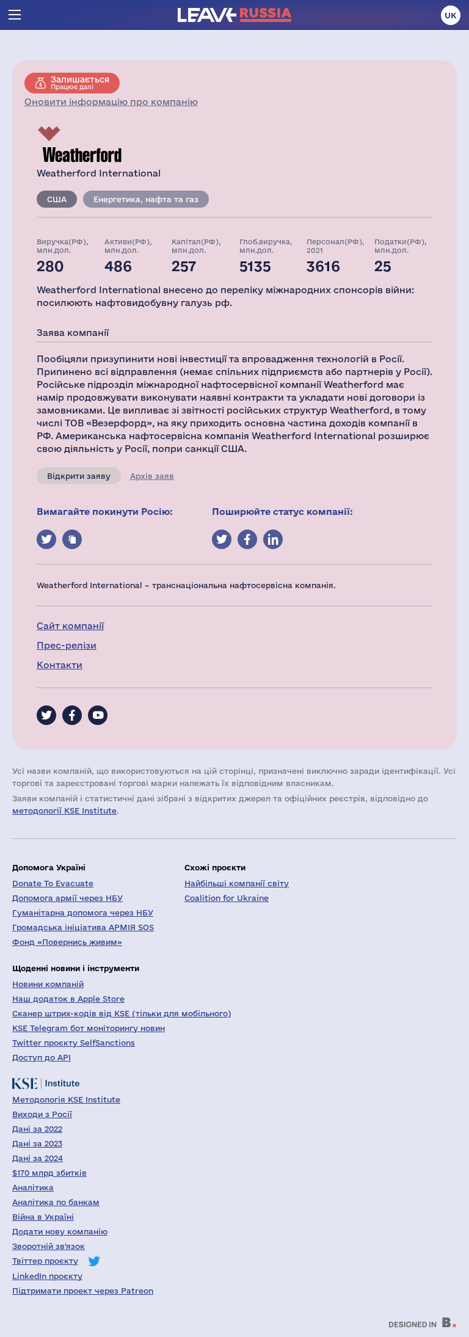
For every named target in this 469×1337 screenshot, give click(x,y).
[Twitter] (46, 715)
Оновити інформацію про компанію (111, 102)
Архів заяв (152, 476)
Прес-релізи (66, 645)
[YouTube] (97, 715)
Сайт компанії (70, 626)
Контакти (59, 665)
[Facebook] (72, 715)
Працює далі (80, 82)
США (57, 199)
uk (451, 15)
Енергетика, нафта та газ (145, 199)
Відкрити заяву (79, 476)
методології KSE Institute (64, 810)
